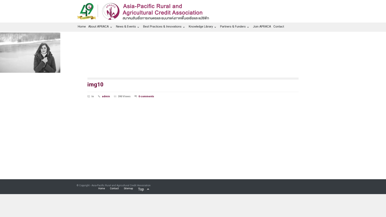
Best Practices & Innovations (162, 26)
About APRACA (98, 26)
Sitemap (128, 188)
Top (141, 189)
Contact (278, 26)
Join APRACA (262, 26)
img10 (95, 84)
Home (82, 26)
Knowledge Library (201, 26)
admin (106, 96)
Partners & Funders (233, 26)
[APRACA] (145, 10)
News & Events (126, 26)
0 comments (146, 96)
